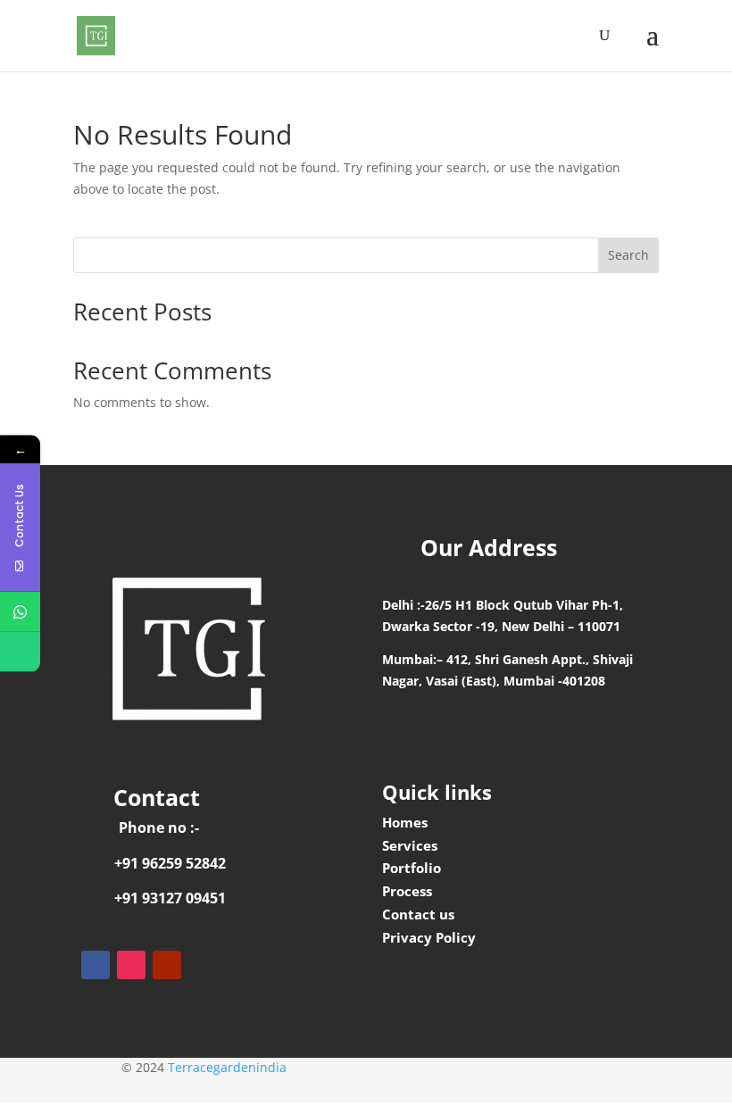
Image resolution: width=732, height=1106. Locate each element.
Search (628, 254)
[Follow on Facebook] (95, 965)
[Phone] (20, 651)
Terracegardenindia (227, 1067)
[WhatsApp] (20, 611)
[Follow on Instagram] (131, 965)
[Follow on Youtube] (167, 965)
